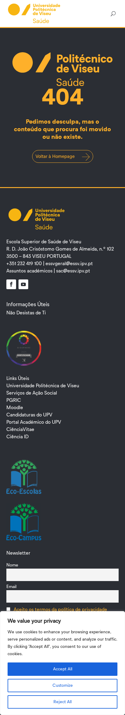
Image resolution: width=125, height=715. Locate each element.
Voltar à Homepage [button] (55, 156)
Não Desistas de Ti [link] (26, 312)
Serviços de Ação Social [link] (31, 393)
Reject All (62, 702)
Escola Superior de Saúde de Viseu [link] (43, 241)
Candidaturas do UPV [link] (29, 414)
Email (11, 586)
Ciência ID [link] (17, 436)
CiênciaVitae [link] (20, 429)
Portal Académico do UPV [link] (33, 422)
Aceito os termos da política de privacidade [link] (60, 609)
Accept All (62, 669)
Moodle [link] (14, 407)
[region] (62, 663)
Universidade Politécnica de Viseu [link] (42, 385)
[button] (11, 284)
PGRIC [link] (13, 400)
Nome (12, 565)
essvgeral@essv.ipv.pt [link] (69, 263)
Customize (62, 685)
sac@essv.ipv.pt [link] (73, 271)
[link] (34, 13)
